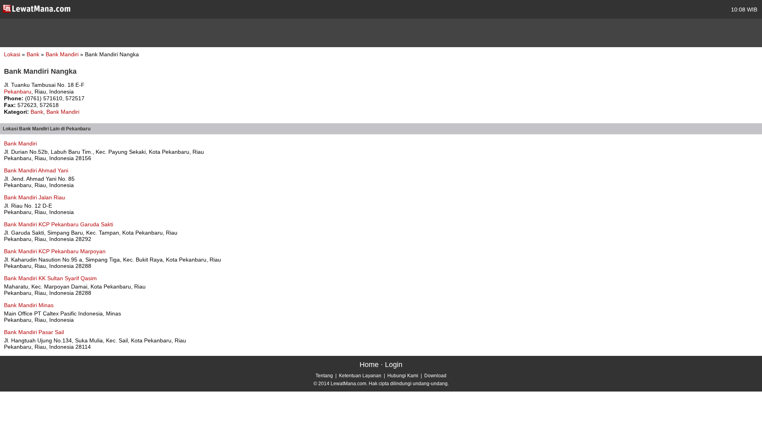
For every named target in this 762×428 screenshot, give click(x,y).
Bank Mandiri (63, 54)
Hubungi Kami (402, 375)
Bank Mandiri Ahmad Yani (36, 170)
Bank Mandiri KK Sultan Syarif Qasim (50, 278)
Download (435, 375)
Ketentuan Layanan (360, 375)
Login (393, 365)
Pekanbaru (17, 91)
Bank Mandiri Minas (29, 305)
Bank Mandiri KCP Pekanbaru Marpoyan (55, 251)
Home (369, 365)
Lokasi (12, 54)
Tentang (324, 375)
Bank (34, 54)
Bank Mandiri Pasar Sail (34, 332)
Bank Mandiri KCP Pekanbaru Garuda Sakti (58, 224)
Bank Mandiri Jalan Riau (34, 197)
